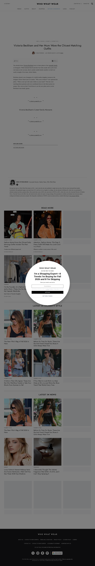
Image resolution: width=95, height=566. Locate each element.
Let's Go (47, 292)
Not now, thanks (47, 296)
